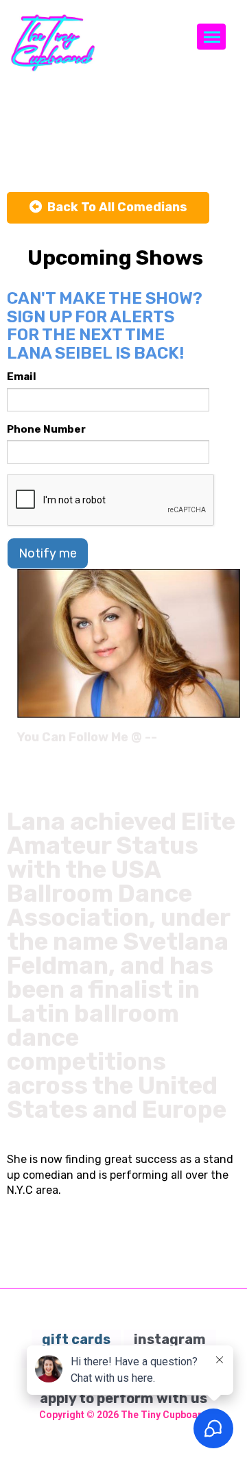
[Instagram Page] (231, 742)
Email (21, 376)
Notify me (48, 553)
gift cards (76, 1339)
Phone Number (46, 429)
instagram (170, 1339)
